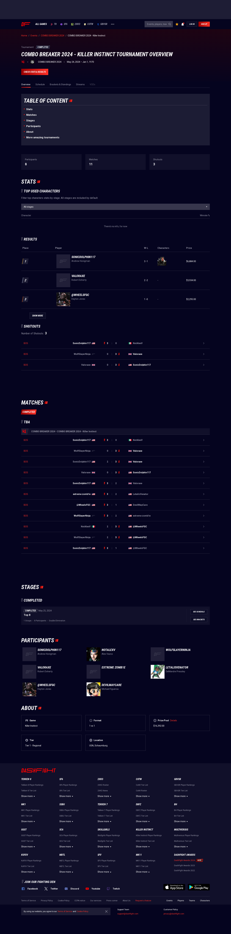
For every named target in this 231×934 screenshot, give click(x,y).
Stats (29, 109)
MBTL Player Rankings (69, 861)
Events (170, 901)
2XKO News (103, 791)
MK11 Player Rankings (145, 861)
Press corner (112, 901)
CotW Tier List (142, 785)
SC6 (61, 829)
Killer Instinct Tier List (145, 841)
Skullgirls (104, 829)
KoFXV (24, 854)
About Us (126, 901)
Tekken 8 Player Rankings (32, 785)
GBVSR (103, 24)
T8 (55, 24)
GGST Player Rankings (30, 835)
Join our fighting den (39, 882)
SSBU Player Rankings (69, 810)
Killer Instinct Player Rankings (149, 835)
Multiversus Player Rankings (186, 835)
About (29, 131)
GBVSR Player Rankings (184, 785)
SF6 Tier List (64, 791)
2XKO (77, 24)
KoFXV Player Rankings (31, 861)
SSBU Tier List (65, 816)
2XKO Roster (103, 785)
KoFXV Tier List (27, 866)
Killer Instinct (144, 829)
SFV (99, 854)
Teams (192, 901)
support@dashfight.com (127, 914)
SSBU (62, 804)
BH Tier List (179, 816)
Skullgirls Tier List (105, 841)
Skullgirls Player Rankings (109, 835)
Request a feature (143, 901)
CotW (90, 24)
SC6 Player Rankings (68, 835)
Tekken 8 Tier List (28, 791)
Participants (33, 126)
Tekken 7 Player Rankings (109, 810)
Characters (205, 901)
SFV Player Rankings (106, 861)
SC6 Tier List (64, 841)
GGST (24, 829)
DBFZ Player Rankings (145, 810)
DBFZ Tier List (142, 816)
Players (181, 901)
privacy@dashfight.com (174, 914)
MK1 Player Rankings (30, 810)
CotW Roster (141, 791)
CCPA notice (79, 901)
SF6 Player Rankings (68, 785)
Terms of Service (28, 901)
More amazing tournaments (42, 137)
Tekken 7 (103, 804)
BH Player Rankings (182, 810)
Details (173, 720)
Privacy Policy (47, 901)
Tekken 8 (26, 779)
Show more (27, 796)
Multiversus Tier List (183, 841)
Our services (95, 901)
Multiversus (181, 829)
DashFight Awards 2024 (184, 860)
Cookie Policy (63, 901)
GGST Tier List (27, 841)
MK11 (139, 854)
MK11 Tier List (142, 866)
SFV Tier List (103, 866)
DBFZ (138, 804)
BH (175, 804)
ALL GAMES (41, 24)
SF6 (65, 24)
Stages (30, 120)
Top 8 (27, 614)
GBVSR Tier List (181, 791)
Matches (31, 114)
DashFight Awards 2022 (184, 870)
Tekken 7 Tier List (105, 816)
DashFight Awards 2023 (184, 865)
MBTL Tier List (65, 866)
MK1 (23, 804)
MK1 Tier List (26, 816)
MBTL (62, 854)
